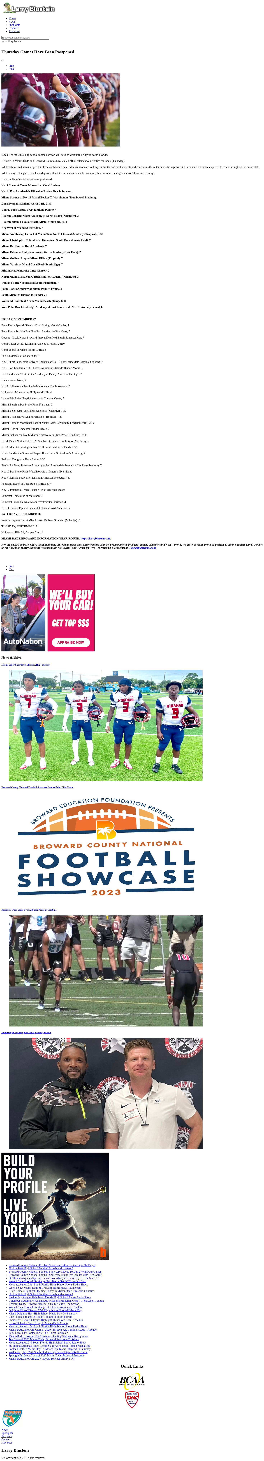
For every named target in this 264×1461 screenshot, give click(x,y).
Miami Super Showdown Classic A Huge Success (25, 664)
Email (12, 68)
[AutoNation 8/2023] (48, 650)
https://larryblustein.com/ (96, 538)
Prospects (6, 1436)
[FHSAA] (12, 1426)
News (4, 1429)
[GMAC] (132, 1407)
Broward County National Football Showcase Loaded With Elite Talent (37, 787)
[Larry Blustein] (28, 12)
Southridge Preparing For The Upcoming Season (26, 1032)
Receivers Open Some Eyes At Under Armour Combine (29, 909)
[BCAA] (132, 1389)
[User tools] (2, 60)
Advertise (6, 1442)
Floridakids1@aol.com (142, 547)
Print (11, 65)
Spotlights (7, 1432)
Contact (5, 1439)
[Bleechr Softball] (55, 1259)
